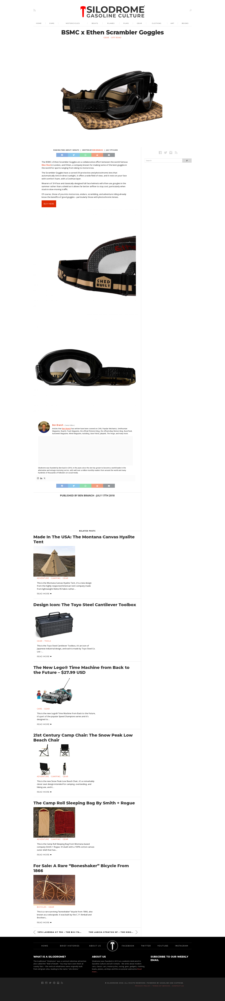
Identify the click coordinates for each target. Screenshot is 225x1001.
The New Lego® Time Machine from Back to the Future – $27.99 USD (81, 670)
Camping (56, 578)
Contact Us (178, 986)
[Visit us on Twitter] (50, 982)
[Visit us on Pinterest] (54, 982)
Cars (51, 23)
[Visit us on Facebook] (160, 152)
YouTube (163, 946)
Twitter (146, 946)
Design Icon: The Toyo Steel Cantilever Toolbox (84, 604)
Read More (43, 594)
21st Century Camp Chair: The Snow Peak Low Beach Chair (83, 738)
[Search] (191, 10)
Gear (139, 23)
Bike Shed (46, 165)
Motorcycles (73, 23)
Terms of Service (161, 986)
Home (39, 23)
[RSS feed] (34, 10)
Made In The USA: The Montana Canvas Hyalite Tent (84, 539)
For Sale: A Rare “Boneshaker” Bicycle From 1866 (81, 868)
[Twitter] (44, 478)
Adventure (43, 578)
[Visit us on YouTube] (46, 982)
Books (185, 23)
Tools (48, 641)
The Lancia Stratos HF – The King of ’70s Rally (113, 932)
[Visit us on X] (165, 152)
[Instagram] (38, 478)
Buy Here (49, 204)
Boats (95, 23)
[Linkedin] (41, 478)
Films (126, 23)
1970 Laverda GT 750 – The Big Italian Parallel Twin (60, 932)
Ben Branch (97, 150)
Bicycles (41, 907)
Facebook (128, 946)
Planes (110, 23)
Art (172, 23)
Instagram (181, 946)
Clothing (156, 23)
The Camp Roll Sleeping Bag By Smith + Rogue (84, 803)
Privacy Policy (142, 986)
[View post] (54, 561)
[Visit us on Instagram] (170, 152)
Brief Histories (69, 946)
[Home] (113, 11)
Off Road (116, 38)
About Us (95, 946)
